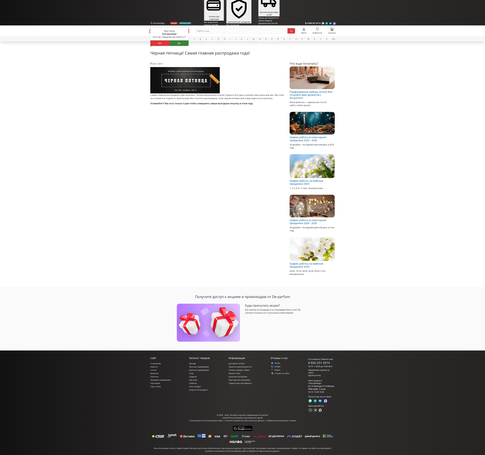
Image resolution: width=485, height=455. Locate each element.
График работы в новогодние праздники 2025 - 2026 (308, 139)
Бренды (192, 363)
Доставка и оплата (237, 363)
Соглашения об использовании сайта (230, 451)
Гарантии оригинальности (240, 367)
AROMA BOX (185, 23)
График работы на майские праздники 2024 (306, 265)
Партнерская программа (239, 380)
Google (277, 367)
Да (179, 43)
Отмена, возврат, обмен (239, 370)
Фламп (277, 363)
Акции (174, 23)
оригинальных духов (253, 418)
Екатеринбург (159, 23)
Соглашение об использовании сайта (206, 420)
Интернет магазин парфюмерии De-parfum (249, 415)
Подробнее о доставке (268, 54)
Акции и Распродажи (198, 390)
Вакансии (154, 373)
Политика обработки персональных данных (244, 420)
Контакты (154, 376)
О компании (155, 363)
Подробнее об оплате (213, 48)
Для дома (193, 380)
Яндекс (277, 370)
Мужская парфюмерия (199, 370)
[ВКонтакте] (310, 410)
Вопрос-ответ (234, 373)
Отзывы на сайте (281, 373)
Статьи (153, 370)
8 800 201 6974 (319, 363)
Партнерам (155, 383)
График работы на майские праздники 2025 (306, 182)
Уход (191, 373)
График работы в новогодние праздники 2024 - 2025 (308, 221)
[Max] (334, 23)
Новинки (193, 383)
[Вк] (330, 23)
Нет (160, 43)
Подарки (193, 376)
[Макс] (320, 410)
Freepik (293, 420)
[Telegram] (326, 23)
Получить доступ (253, 317)
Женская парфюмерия (199, 367)
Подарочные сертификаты (240, 383)
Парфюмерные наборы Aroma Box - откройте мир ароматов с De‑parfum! (312, 95)
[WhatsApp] (323, 23)
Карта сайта (155, 386)
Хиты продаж (195, 386)
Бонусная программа (238, 376)
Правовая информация (160, 380)
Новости (153, 367)
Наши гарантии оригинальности (240, 48)
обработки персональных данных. (264, 451)
